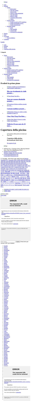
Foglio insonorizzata (15, 25)
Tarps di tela (13, 12)
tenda (11, 27)
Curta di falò (13, 30)
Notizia (5, 33)
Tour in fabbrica (11, 38)
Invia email (3, 195)
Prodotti (6, 6)
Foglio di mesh (10, 20)
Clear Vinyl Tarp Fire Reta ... (16, 116)
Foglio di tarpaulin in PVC (17, 23)
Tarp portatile (13, 29)
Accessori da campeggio (16, 32)
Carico (12, 19)
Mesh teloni (13, 9)
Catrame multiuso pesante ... (16, 109)
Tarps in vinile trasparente (16, 13)
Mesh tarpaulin (18, 185)
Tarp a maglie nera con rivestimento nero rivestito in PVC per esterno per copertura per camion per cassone (15, 170)
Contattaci (6, 39)
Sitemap (26, 158)
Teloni (8, 7)
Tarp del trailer (13, 14)
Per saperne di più (11, 143)
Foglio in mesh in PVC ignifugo (18, 22)
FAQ (5, 35)
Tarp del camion (14, 10)
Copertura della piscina (16, 17)
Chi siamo (6, 36)
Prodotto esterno (11, 26)
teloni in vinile (13, 16)
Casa (5, 4)
